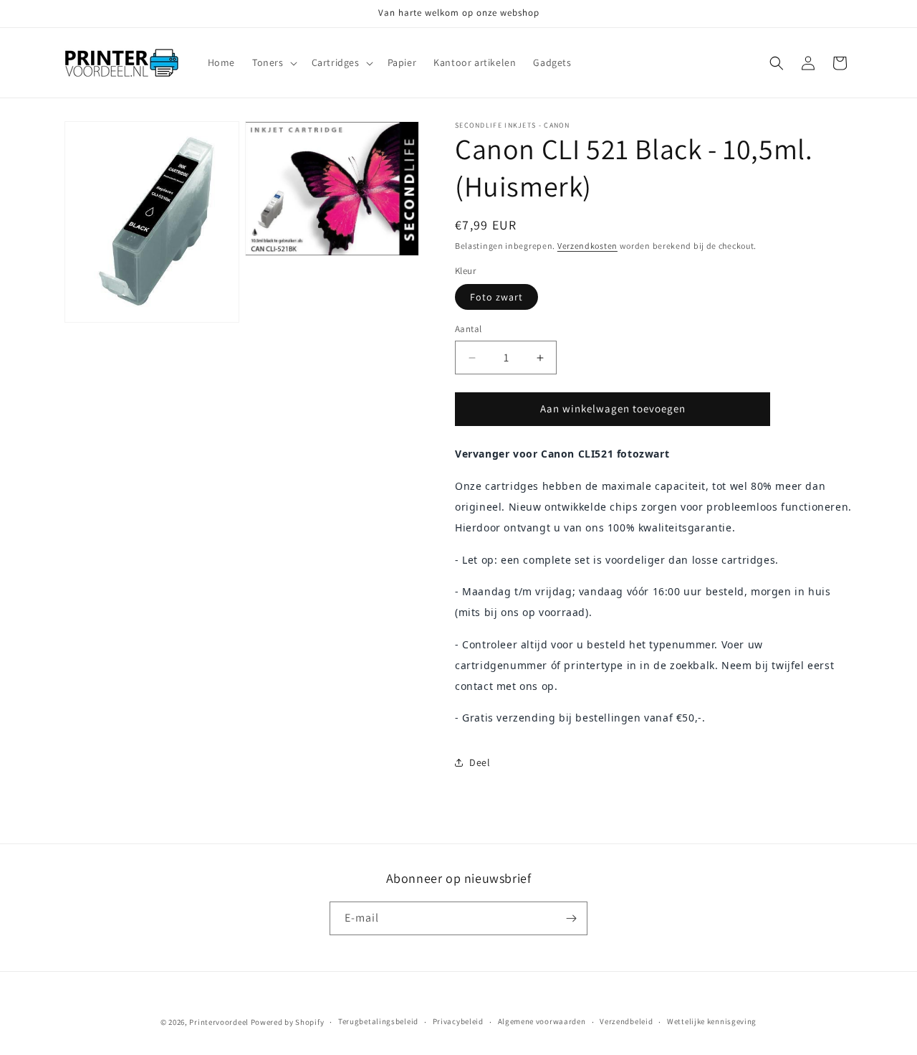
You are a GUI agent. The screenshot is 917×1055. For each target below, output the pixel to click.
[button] (273, 62)
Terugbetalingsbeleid (378, 1021)
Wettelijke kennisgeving (712, 1021)
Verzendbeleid (626, 1021)
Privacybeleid (458, 1021)
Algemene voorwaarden (542, 1021)
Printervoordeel (219, 1022)
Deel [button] (479, 762)
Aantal (468, 329)
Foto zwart (496, 297)
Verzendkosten (587, 245)
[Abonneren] (571, 918)
